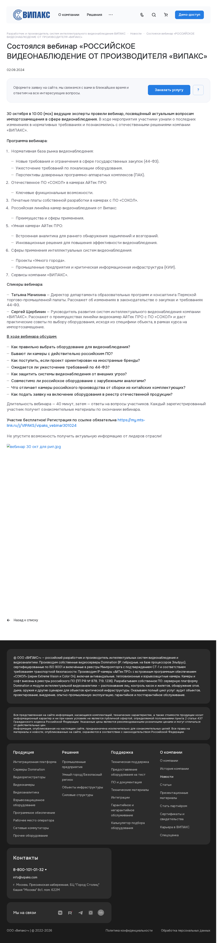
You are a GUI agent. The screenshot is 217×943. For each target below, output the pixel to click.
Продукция (23, 752)
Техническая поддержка (130, 762)
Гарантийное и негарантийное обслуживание (122, 810)
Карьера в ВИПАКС (175, 827)
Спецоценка (169, 835)
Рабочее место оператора (33, 820)
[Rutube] (70, 912)
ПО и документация (126, 782)
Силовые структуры (77, 795)
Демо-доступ (189, 14)
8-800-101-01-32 (28, 869)
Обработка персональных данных (185, 930)
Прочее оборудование (30, 835)
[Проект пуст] (165, 14)
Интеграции (120, 797)
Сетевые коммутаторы (31, 828)
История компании (174, 769)
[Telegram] (80, 912)
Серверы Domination (29, 769)
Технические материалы (130, 790)
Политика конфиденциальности (129, 930)
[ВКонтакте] (60, 912)
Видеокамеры (24, 785)
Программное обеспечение (34, 813)
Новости (166, 777)
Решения (70, 752)
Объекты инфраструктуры (82, 787)
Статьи (165, 785)
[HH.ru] (101, 912)
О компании (171, 752)
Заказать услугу (169, 90)
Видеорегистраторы (29, 777)
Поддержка (122, 752)
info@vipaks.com (25, 877)
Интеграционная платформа (34, 762)
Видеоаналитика (26, 792)
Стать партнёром (173, 806)
